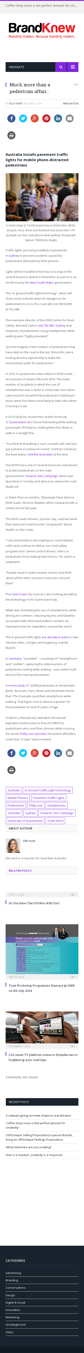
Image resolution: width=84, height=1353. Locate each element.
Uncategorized (16, 1325)
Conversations (16, 1288)
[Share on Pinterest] (46, 121)
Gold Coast (18, 594)
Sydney (14, 256)
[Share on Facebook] (11, 121)
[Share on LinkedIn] (58, 121)
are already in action (56, 637)
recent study (16, 685)
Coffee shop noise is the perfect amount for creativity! (43, 6)
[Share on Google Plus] (35, 121)
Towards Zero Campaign (57, 813)
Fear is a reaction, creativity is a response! (34, 1155)
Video (9, 1332)
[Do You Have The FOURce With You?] (42, 891)
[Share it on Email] (70, 121)
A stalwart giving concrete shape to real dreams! (38, 1115)
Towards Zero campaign (41, 476)
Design (10, 1295)
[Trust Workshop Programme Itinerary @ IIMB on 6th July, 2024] (42, 951)
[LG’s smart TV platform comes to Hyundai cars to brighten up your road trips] (42, 1030)
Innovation (70, 103)
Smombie (14, 813)
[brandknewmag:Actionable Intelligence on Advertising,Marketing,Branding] (42, 30)
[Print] (11, 138)
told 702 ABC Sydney (52, 325)
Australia (14, 790)
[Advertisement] (45, 50)
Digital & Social (15, 1302)
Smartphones (56, 805)
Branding (12, 1280)
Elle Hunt (15, 103)
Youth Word (55, 821)
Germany (15, 658)
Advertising (13, 1273)
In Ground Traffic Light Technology (48, 790)
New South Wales (42, 282)
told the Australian (40, 454)
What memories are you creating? (29, 1147)
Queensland (17, 422)
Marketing (12, 1317)
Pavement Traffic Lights (49, 798)
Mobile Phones (18, 798)
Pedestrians (16, 805)
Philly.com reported (33, 734)
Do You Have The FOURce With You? (34, 903)
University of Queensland (25, 821)
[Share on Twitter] (23, 121)
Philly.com (36, 805)
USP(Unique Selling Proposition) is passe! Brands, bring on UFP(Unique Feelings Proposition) (39, 1137)
